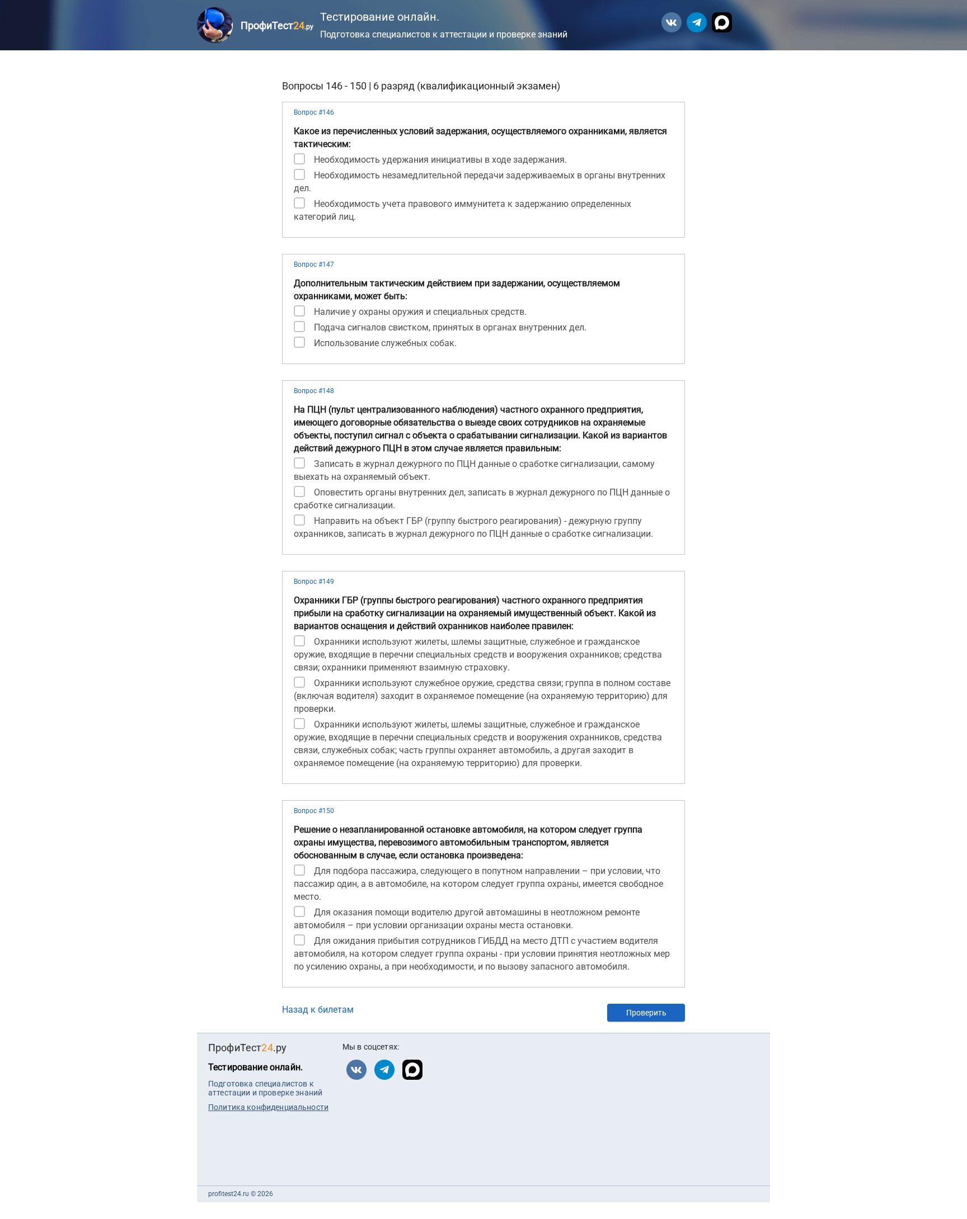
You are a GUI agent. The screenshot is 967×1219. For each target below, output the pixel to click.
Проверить (646, 1012)
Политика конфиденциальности (268, 1107)
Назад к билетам (318, 1009)
